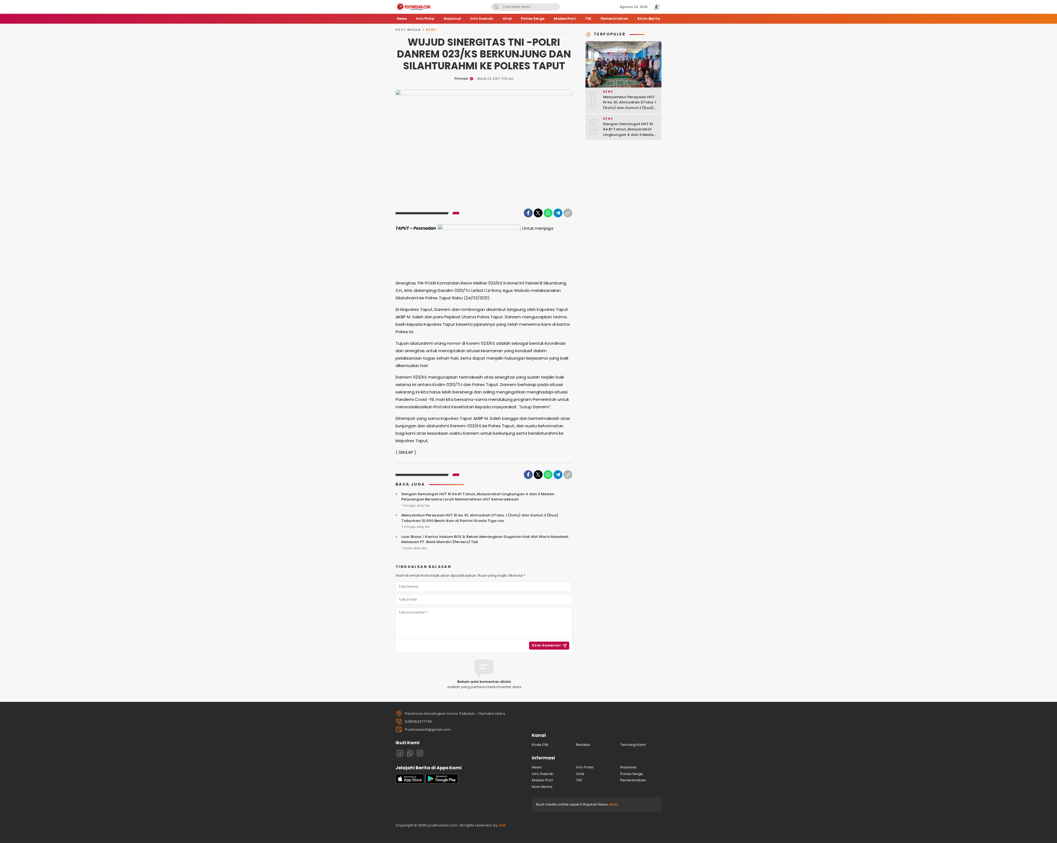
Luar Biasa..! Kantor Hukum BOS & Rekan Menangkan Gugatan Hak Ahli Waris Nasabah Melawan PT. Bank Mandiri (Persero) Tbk (484, 539)
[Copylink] (567, 213)
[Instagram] (419, 753)
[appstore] (410, 782)
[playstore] (442, 782)
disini (613, 804)
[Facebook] (528, 213)
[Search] (496, 7)
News (431, 29)
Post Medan (408, 29)
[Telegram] (558, 213)
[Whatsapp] (409, 753)
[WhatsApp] (548, 213)
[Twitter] (538, 213)
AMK (502, 825)
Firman (461, 78)
